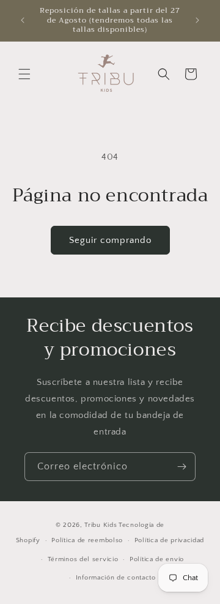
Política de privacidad (169, 540)
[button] (24, 74)
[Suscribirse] (181, 466)
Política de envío (157, 559)
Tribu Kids (100, 525)
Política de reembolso (87, 540)
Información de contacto (116, 577)
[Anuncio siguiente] (197, 20)
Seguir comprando (110, 240)
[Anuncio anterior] (22, 20)
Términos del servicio (83, 559)
